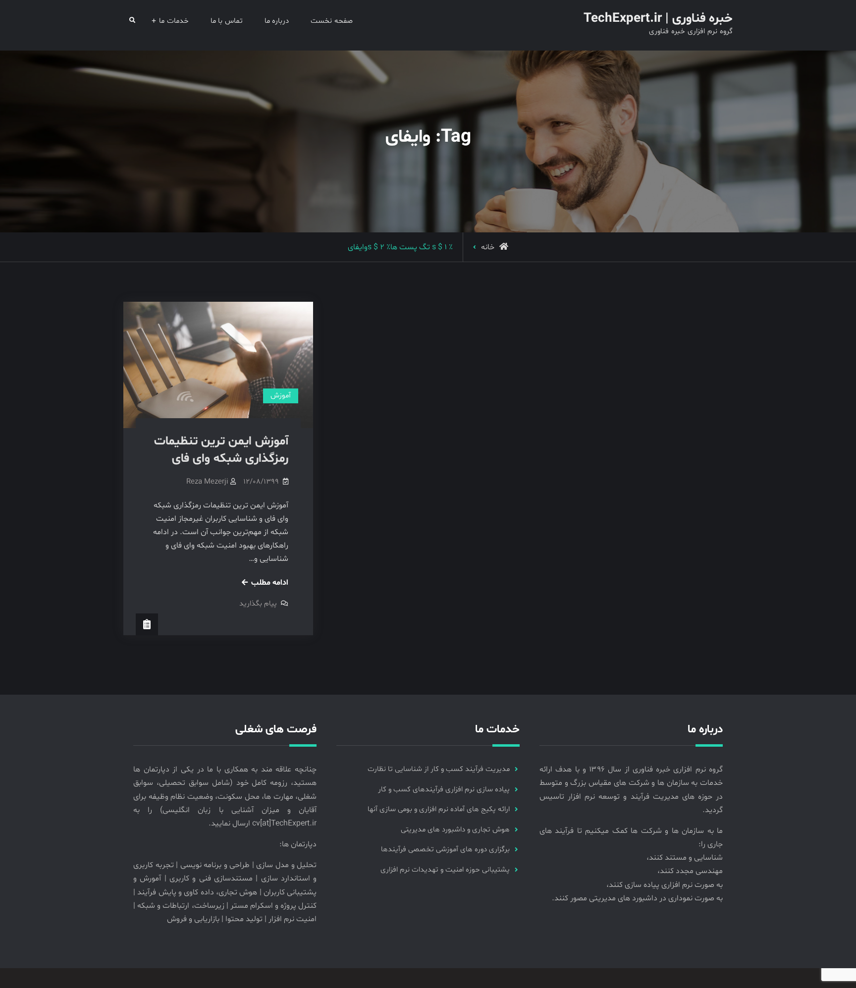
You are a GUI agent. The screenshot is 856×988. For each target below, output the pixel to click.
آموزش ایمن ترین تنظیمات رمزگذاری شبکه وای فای (221, 450)
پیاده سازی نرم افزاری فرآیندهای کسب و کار (444, 789)
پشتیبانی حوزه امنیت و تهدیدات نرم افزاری (445, 870)
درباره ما (277, 21)
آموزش (280, 395)
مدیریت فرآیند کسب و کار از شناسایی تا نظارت (439, 769)
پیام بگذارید (258, 604)
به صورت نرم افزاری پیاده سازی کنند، (664, 884)
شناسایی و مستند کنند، (684, 857)
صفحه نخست (332, 21)
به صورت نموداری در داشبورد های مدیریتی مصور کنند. (637, 898)
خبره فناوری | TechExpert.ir (658, 18)
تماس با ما (227, 21)
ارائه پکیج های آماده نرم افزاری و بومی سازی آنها (439, 809)
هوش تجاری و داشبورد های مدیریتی (455, 829)
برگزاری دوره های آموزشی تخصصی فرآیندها (445, 849)
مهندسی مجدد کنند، (690, 871)
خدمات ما (174, 21)
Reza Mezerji (207, 482)
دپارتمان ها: (298, 844)
